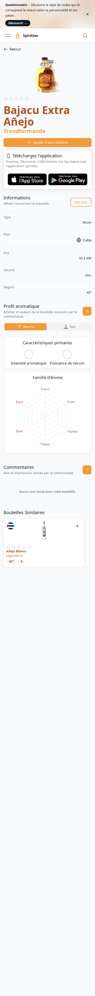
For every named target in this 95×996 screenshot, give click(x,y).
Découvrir (17, 23)
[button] (85, 35)
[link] (47, 49)
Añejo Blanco (16, 551)
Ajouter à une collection (50, 142)
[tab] (25, 326)
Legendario (14, 555)
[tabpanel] (47, 395)
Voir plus (80, 202)
